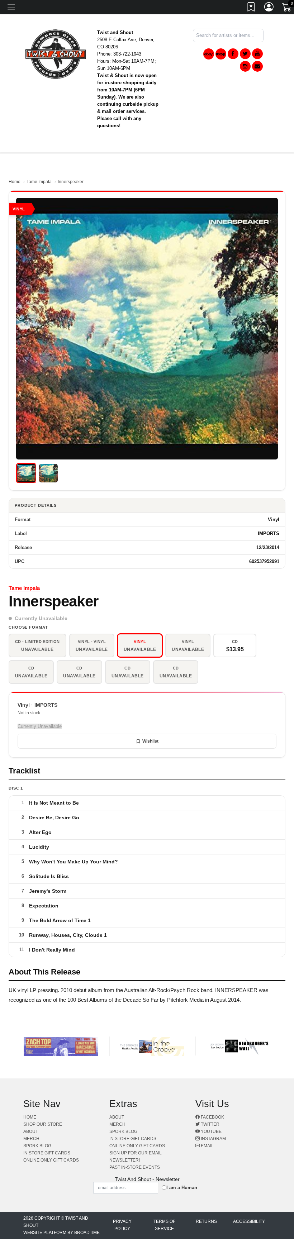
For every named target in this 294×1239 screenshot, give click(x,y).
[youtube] (257, 54)
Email (207, 1145)
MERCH (31, 1138)
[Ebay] (209, 54)
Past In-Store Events (134, 1167)
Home (14, 181)
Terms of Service (164, 1225)
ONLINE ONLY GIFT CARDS (51, 1160)
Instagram (213, 1138)
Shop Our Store (42, 1124)
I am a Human (181, 1187)
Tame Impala (39, 181)
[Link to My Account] (269, 8)
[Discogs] (221, 54)
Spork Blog (37, 1145)
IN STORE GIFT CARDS (46, 1152)
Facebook (212, 1117)
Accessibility (249, 1221)
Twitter (209, 1124)
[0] (287, 8)
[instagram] (245, 66)
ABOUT (30, 1131)
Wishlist (150, 741)
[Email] (257, 66)
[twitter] (245, 54)
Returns (206, 1221)
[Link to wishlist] (251, 8)
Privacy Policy (122, 1225)
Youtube (211, 1131)
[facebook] (233, 54)
